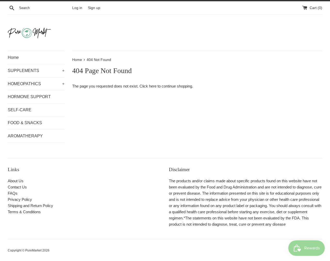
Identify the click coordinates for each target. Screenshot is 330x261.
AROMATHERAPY (25, 136)
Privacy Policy (20, 199)
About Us (15, 181)
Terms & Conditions (24, 212)
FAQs (13, 193)
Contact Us (17, 187)
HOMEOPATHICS (36, 84)
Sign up (94, 8)
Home (13, 57)
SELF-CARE (19, 110)
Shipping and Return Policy (30, 205)
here (152, 86)
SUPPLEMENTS (36, 70)
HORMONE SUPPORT (29, 96)
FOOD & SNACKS (25, 123)
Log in (77, 8)
